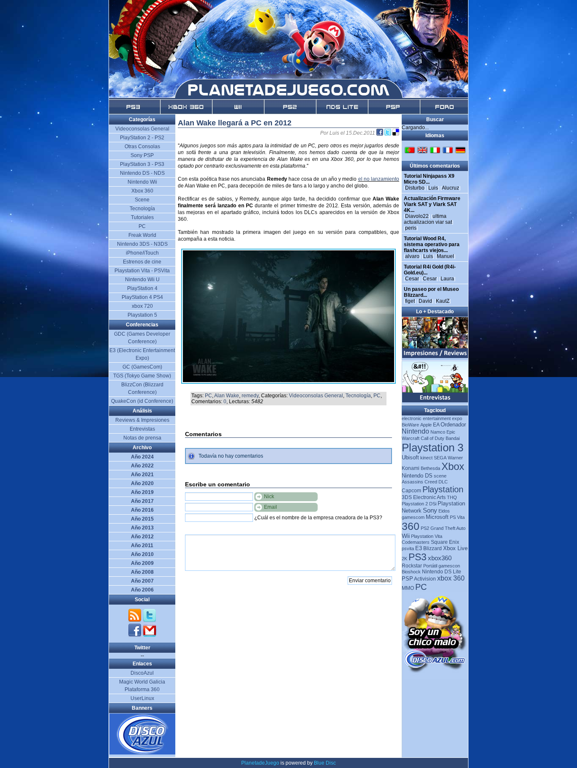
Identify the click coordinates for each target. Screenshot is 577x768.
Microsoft (437, 517)
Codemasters (416, 542)
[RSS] (135, 621)
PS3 (417, 556)
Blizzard (432, 548)
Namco (437, 431)
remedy (250, 396)
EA (436, 425)
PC (208, 396)
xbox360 (440, 558)
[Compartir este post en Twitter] (388, 133)
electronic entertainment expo (432, 418)
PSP (407, 578)
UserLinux (142, 698)
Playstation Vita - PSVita (142, 271)
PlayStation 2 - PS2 (142, 138)
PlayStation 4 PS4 (142, 297)
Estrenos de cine (142, 262)
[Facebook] (135, 635)
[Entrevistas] (435, 401)
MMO (408, 588)
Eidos (444, 510)
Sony (430, 510)
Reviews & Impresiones (142, 420)
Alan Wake (226, 396)
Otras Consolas (142, 146)
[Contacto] (149, 635)
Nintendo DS (417, 475)
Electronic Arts (429, 497)
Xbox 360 (142, 191)
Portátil (430, 565)
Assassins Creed (419, 481)
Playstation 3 (432, 447)
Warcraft (410, 438)
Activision (425, 579)
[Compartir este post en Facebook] (380, 133)
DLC (443, 481)
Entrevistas (142, 429)
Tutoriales (142, 217)
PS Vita (457, 517)
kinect (426, 457)
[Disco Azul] (142, 753)
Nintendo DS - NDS (142, 173)
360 (410, 526)
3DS (407, 497)
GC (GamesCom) (142, 367)
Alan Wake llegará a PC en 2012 (234, 123)
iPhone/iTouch (142, 253)
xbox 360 (451, 578)
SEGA (440, 457)
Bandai (453, 438)
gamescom (413, 517)
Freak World (142, 235)
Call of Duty (432, 438)
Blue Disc (325, 763)
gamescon (449, 565)
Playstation (442, 489)
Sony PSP (142, 155)
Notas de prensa (142, 438)
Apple (426, 424)
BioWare (410, 424)
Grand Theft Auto (447, 528)
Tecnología (358, 396)
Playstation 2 (415, 503)
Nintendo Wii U (142, 279)
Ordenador (453, 424)
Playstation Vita (426, 536)
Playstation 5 (142, 315)
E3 (418, 548)
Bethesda (430, 468)
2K (404, 558)
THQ (452, 497)
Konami (410, 468)
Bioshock (411, 571)
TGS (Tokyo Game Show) (142, 376)
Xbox (452, 466)
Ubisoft (410, 457)
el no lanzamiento (379, 179)
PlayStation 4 (142, 288)
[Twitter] (149, 621)
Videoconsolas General (316, 396)
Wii (406, 535)
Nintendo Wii (142, 182)
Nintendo (415, 431)
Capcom (411, 491)
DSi (432, 503)
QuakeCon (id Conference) (142, 401)
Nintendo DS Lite (441, 572)
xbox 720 (142, 306)
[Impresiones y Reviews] (435, 356)
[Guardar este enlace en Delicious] (395, 133)
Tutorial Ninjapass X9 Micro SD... (429, 179)
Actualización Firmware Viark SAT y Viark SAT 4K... (432, 204)
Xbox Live (455, 548)
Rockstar (412, 566)
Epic (450, 431)
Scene (142, 200)
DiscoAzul (142, 673)
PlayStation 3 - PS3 (142, 164)
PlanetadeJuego (260, 763)
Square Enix (445, 542)
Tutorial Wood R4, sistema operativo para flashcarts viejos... (432, 244)
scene (440, 475)
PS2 (425, 528)
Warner (455, 457)
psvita (408, 548)
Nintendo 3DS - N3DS (142, 244)
